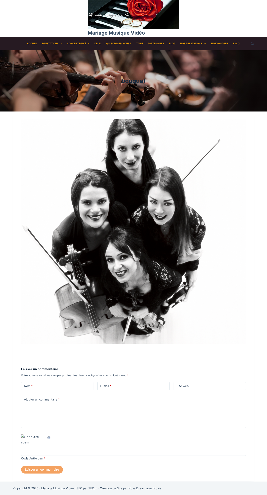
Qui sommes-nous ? (118, 43)
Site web (183, 386)
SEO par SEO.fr (86, 488)
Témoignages (219, 43)
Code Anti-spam (32, 458)
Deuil (97, 43)
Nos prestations (191, 43)
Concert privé (76, 43)
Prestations (50, 43)
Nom (28, 386)
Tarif (139, 43)
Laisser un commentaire (42, 469)
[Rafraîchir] (49, 437)
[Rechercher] (252, 43)
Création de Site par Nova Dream (122, 488)
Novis (157, 488)
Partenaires (156, 43)
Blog (172, 43)
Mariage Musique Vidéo (116, 33)
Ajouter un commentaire (42, 399)
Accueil (32, 43)
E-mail (105, 386)
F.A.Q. (236, 43)
